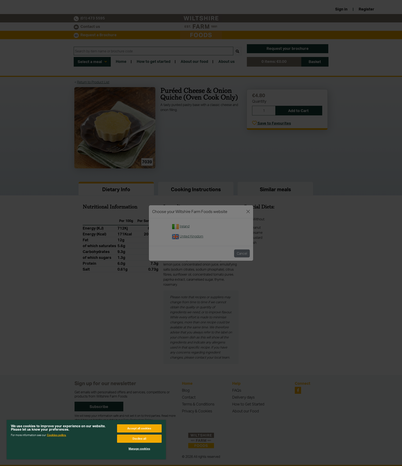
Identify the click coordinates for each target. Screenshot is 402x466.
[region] (86, 439)
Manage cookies (139, 448)
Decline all (139, 438)
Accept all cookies (139, 428)
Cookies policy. (56, 435)
